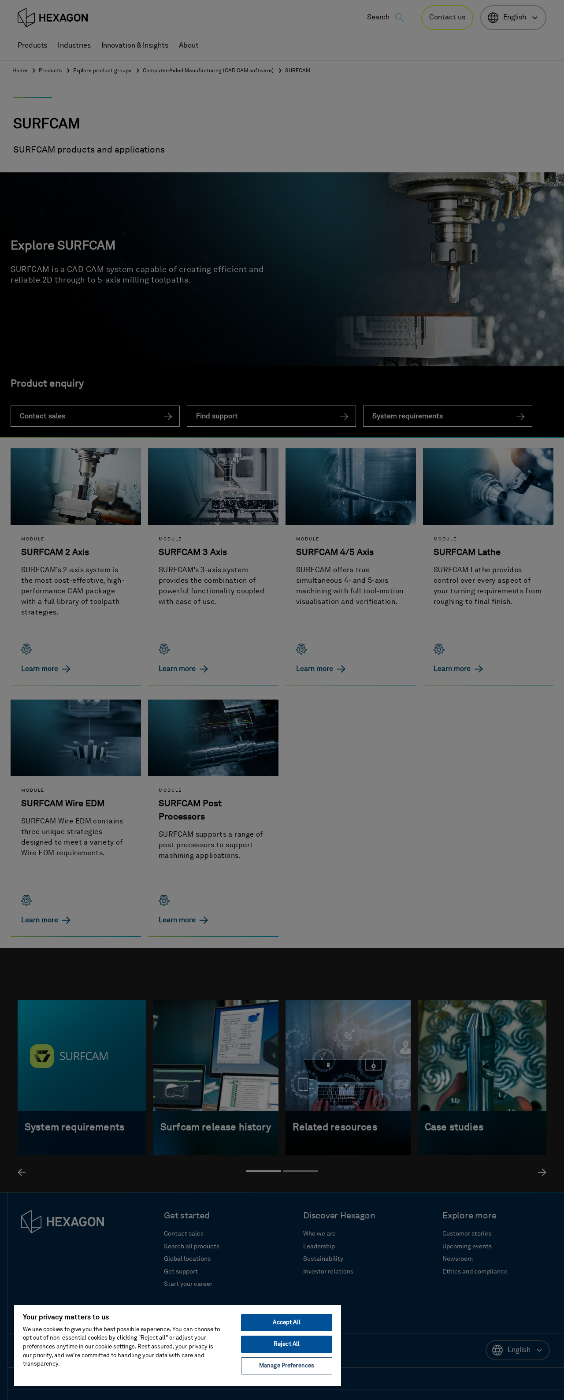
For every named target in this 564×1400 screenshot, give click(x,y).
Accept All (286, 1323)
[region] (177, 1345)
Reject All (287, 1344)
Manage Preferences (286, 1366)
